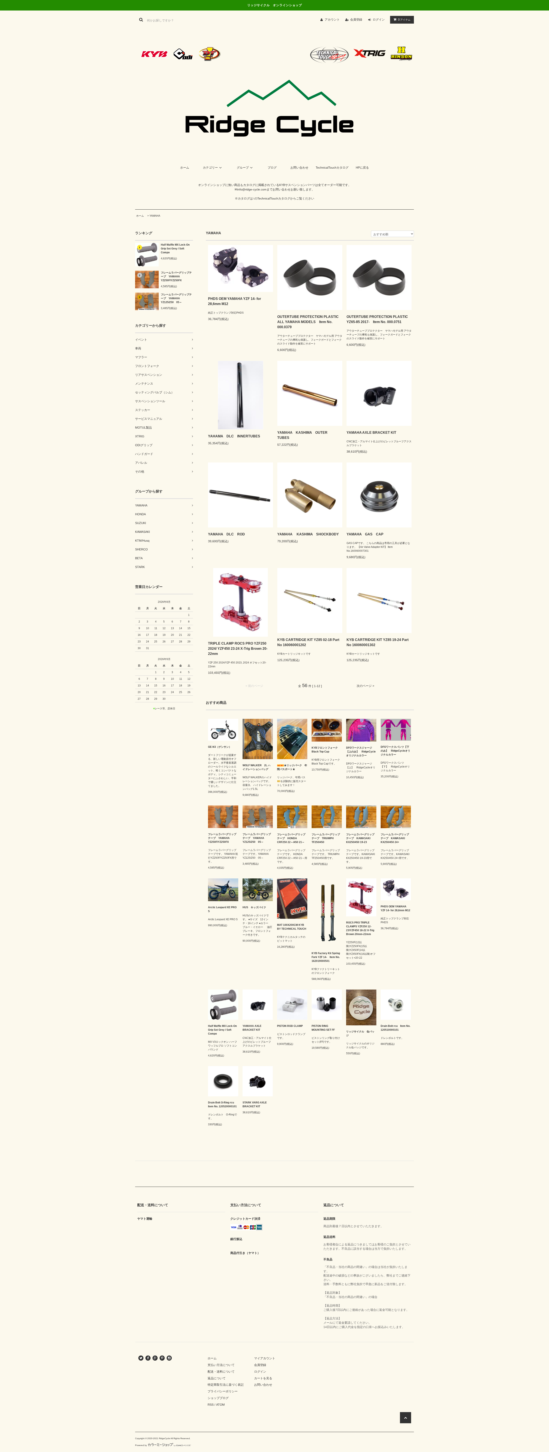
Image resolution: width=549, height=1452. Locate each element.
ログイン (379, 19)
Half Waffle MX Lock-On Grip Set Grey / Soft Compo (175, 248)
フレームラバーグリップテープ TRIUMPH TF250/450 (326, 838)
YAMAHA (154, 215)
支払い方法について (221, 1365)
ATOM (220, 1404)
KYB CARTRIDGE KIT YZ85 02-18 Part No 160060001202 (308, 642)
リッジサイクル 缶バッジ (360, 1033)
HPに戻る (362, 167)
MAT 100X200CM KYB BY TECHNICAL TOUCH (291, 926)
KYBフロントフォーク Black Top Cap (325, 749)
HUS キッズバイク (256, 907)
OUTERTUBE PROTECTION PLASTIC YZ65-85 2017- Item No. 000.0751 (377, 319)
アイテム (404, 19)
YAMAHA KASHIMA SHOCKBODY (308, 534)
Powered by (141, 1445)
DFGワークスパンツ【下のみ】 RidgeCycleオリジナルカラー (395, 750)
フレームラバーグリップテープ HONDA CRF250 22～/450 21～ (291, 838)
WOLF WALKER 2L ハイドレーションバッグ (256, 767)
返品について (217, 1378)
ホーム (184, 167)
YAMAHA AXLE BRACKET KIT (371, 432)
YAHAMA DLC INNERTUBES (236, 436)
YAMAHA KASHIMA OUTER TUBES (304, 435)
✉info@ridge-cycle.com (251, 189)
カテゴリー (210, 167)
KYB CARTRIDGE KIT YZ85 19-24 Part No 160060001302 (378, 642)
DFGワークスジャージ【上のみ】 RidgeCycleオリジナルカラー (361, 751)
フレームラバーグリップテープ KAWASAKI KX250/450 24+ (395, 838)
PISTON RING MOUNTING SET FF (323, 1027)
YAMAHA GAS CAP (365, 534)
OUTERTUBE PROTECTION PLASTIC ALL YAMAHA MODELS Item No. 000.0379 (308, 322)
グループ (243, 167)
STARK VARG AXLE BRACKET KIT (255, 1104)
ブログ (272, 167)
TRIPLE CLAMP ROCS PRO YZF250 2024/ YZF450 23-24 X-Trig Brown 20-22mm (237, 649)
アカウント (332, 19)
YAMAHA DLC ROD (226, 534)
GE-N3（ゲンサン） (219, 746)
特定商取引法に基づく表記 (226, 1384)
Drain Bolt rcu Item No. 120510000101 (395, 1027)
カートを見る (263, 1378)
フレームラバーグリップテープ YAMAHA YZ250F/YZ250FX (176, 276)
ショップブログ (218, 1398)
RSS (211, 1404)
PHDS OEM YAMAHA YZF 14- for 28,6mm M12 (234, 301)
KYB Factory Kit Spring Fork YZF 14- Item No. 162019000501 (326, 957)
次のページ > (365, 685)
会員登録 (356, 19)
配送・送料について (221, 1371)
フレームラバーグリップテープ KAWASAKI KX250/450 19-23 (360, 838)
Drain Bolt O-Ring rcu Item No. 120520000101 (222, 1104)
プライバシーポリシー (223, 1391)
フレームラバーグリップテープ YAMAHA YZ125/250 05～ (176, 298)
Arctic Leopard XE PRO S (222, 909)
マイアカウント (264, 1358)
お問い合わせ (299, 167)
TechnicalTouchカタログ (332, 167)
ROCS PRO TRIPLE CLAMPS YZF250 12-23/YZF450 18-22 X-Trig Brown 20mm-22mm (360, 928)
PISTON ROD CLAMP (290, 1025)
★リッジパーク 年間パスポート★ (292, 767)
